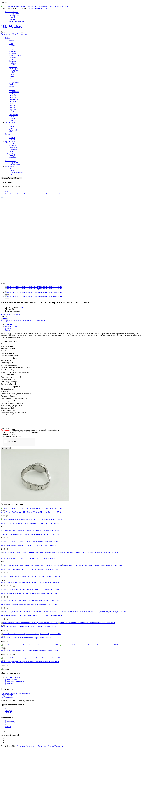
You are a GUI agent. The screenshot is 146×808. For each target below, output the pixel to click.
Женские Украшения (55, 746)
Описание (9, 324)
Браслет (12, 168)
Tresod (11, 151)
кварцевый (28, 321)
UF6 (11, 132)
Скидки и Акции (23, 34)
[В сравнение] (4, 283)
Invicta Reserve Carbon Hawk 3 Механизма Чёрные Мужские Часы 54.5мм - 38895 (30, 569)
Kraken (11, 72)
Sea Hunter (13, 97)
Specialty (12, 105)
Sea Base (12, 95)
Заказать (4, 318)
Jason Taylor (13, 69)
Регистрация (14, 16)
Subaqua (12, 111)
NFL (11, 80)
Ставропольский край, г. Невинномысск (15, 693)
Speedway (12, 107)
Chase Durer (13, 145)
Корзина (12, 19)
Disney (11, 59)
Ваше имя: (4, 419)
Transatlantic (13, 115)
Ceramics (12, 51)
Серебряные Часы (23, 746)
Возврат (8, 727)
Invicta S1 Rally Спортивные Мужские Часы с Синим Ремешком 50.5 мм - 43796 (30, 662)
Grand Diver (13, 65)
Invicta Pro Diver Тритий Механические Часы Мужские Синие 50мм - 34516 (28, 626)
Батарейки (13, 155)
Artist (11, 44)
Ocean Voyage (14, 82)
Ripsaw (12, 90)
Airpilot (12, 140)
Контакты (8, 725)
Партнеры (9, 683)
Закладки (12, 17)
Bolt (10, 47)
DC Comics (13, 57)
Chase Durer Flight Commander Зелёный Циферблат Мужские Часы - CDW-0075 (30, 534)
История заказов (11, 679)
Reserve (12, 88)
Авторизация (14, 14)
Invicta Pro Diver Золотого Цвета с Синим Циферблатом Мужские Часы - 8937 (29, 558)
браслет (15, 321)
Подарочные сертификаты (14, 681)
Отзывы (8, 328)
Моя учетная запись (12, 677)
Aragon (12, 143)
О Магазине (9, 721)
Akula (11, 40)
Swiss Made (13, 113)
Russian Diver (14, 92)
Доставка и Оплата (12, 723)
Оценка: (4, 432)
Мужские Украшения (38, 746)
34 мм (21, 321)
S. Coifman (13, 149)
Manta (11, 126)
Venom (11, 117)
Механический (14, 165)
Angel (11, 42)
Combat (12, 138)
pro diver (9, 321)
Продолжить (6, 448)
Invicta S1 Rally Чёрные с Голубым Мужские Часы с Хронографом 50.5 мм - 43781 (31, 582)
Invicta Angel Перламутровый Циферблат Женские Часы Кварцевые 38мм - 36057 (30, 523)
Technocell (13, 130)
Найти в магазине (11, 709)
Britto (11, 49)
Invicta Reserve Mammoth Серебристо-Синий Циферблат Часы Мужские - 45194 (30, 638)
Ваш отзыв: (5, 428)
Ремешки (12, 159)
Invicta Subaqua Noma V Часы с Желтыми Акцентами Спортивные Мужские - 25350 (31, 615)
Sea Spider (13, 101)
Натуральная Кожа (16, 172)
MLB (11, 78)
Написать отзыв (14, 314)
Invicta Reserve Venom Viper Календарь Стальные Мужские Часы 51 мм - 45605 (29, 604)
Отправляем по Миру (9, 34)
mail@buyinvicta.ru (7, 697)
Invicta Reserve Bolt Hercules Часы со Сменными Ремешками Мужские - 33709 (29, 651)
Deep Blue (13, 147)
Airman (12, 136)
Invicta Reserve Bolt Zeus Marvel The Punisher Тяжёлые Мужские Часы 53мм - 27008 (31, 512)
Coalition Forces (15, 55)
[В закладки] (2, 283)
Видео (7, 330)
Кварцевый (13, 163)
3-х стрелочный (39, 321)
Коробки (12, 157)
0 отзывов (4, 314)
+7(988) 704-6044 (7, 695)
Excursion (12, 61)
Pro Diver (12, 84)
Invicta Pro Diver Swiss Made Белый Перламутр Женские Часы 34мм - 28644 (32, 194)
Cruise (11, 124)
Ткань (11, 174)
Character (12, 53)
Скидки (8, 713)
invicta (3, 321)
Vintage (12, 118)
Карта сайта (9, 685)
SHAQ (11, 103)
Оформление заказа (16, 21)
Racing (11, 86)
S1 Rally (12, 94)
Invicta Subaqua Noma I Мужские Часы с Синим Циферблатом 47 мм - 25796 (28, 545)
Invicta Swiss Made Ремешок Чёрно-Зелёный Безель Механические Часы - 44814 (30, 593)
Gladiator (12, 63)
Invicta (7, 192)
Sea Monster (13, 99)
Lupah (11, 74)
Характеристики (11, 326)
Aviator (11, 46)
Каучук (12, 170)
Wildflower (13, 120)
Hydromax (13, 67)
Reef (11, 128)
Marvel (11, 76)
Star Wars (12, 109)
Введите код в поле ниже (12, 436)
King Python (13, 71)
